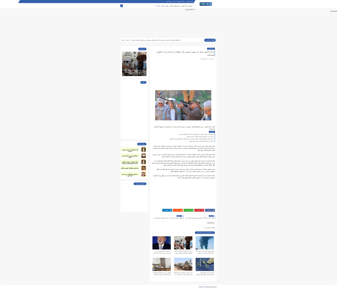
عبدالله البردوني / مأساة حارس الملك (130, 156)
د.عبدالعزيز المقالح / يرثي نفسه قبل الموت (130, 175)
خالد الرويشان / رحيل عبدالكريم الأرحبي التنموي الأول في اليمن (130, 162)
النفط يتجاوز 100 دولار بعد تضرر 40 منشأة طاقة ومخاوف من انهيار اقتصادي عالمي (165, 40)
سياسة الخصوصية (180, 1)
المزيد (158, 6)
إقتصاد (171, 6)
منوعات (162, 6)
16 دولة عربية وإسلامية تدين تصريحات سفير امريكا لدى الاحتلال (162, 252)
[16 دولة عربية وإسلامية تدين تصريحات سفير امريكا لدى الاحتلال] (161, 242)
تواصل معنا (168, 1)
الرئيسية (190, 6)
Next (215, 165)
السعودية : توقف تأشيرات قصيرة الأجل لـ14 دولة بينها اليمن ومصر (196, 134)
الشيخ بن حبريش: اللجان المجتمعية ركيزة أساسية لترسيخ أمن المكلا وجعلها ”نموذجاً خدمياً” (162, 273)
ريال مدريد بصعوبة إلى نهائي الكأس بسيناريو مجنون (200, 136)
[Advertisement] (168, 24)
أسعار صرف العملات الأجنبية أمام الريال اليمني (201, 141)
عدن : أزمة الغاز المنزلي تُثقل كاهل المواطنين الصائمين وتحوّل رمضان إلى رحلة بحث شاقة (183, 252)
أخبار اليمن (184, 6)
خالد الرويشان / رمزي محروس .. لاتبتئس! (129, 150)
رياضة (167, 6)
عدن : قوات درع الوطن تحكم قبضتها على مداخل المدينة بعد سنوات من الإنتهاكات (183, 273)
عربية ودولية (177, 6)
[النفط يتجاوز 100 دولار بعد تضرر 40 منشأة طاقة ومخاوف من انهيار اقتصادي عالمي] (205, 242)
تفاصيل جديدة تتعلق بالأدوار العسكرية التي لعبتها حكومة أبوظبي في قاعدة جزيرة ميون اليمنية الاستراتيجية (205, 273)
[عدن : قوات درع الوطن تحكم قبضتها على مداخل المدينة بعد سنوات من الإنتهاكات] (183, 264)
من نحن (174, 1)
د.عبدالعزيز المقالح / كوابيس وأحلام (130, 168)
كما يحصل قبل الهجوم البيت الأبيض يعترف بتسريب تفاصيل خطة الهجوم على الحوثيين (191, 139)
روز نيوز (203, 287)
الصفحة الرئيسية (189, 1)
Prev (121, 165)
